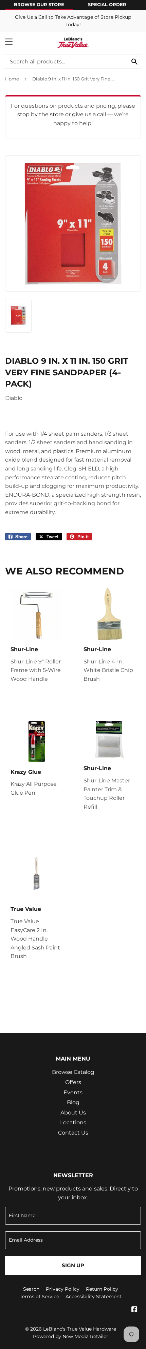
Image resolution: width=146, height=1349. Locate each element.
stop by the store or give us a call (62, 114)
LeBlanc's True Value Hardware (79, 1329)
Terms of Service (39, 1296)
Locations (73, 1122)
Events (73, 1092)
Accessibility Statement (94, 1296)
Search (31, 1289)
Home (12, 78)
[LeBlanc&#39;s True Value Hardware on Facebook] (134, 1310)
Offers (73, 1082)
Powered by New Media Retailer (70, 1336)
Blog (73, 1102)
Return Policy (102, 1289)
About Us (73, 1112)
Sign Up (73, 1265)
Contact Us (73, 1132)
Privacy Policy (62, 1289)
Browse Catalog (73, 1072)
